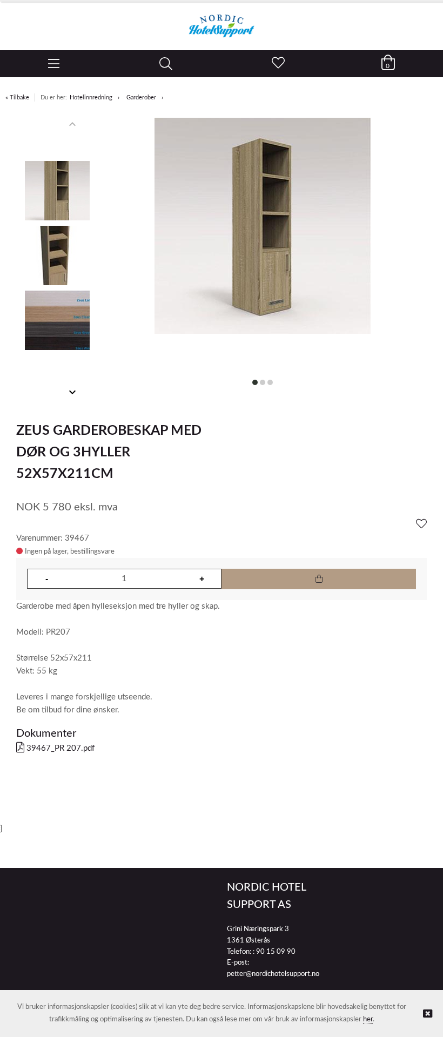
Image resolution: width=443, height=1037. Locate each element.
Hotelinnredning (91, 97)
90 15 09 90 (276, 951)
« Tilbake (17, 97)
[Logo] (221, 20)
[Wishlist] (421, 524)
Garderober (141, 97)
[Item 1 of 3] (57, 258)
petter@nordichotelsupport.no (273, 974)
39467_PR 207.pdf (59, 748)
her (368, 1019)
